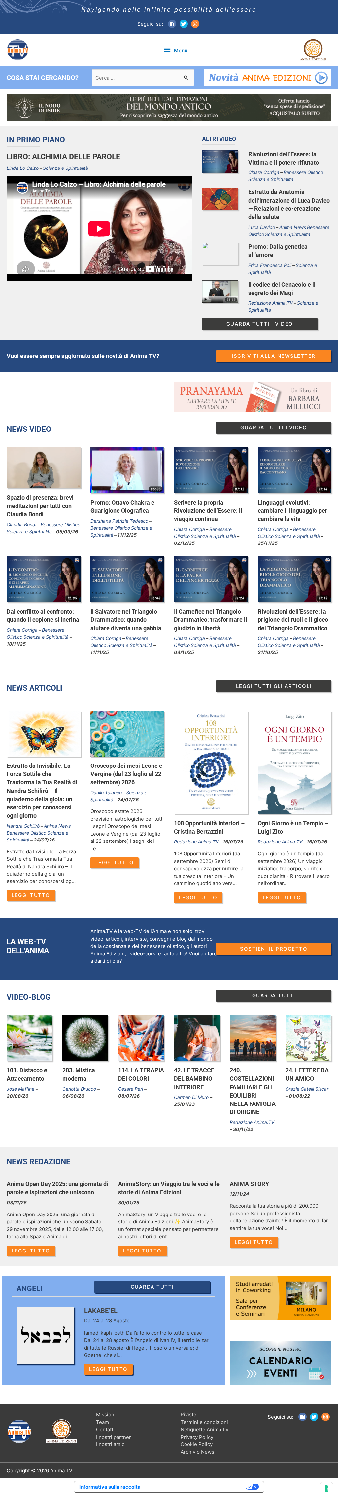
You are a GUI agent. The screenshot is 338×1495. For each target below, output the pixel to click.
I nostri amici (111, 1444)
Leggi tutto (31, 895)
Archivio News (197, 1452)
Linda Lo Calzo (23, 168)
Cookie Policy (197, 1444)
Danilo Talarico (106, 792)
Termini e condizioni (204, 1422)
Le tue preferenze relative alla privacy (196, 1487)
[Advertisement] (85, 397)
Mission (105, 1414)
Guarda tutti (273, 995)
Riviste (188, 1414)
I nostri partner (113, 1437)
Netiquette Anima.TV (205, 1429)
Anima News (292, 227)
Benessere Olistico (303, 172)
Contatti (105, 1429)
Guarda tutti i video (259, 324)
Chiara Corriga (263, 172)
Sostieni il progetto (273, 949)
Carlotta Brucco (79, 1089)
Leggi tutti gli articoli (274, 686)
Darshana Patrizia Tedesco (119, 521)
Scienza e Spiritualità (65, 168)
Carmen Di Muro (192, 1097)
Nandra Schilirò (23, 826)
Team (102, 1422)
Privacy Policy (197, 1437)
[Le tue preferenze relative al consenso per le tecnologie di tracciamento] (326, 1488)
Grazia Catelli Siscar (307, 1089)
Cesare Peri (131, 1089)
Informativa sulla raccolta (110, 1487)
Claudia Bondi (21, 524)
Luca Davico (261, 227)
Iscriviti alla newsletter (274, 356)
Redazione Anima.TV (270, 303)
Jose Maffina (21, 1089)
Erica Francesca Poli (269, 265)
